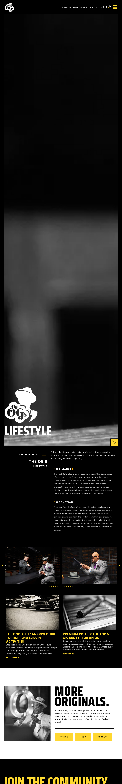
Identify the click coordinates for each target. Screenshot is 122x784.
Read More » (12, 657)
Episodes (66, 7)
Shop (92, 7)
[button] (2, 565)
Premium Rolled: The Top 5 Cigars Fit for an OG (86, 636)
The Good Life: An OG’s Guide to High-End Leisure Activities (31, 638)
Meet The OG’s (80, 7)
